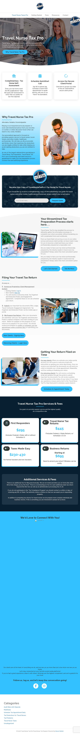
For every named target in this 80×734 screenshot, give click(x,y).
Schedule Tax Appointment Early (15, 712)
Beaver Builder (60, 731)
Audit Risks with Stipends (12, 707)
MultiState (7, 710)
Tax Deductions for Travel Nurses (15, 715)
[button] (57, 200)
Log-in (18, 291)
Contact (65, 15)
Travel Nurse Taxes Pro (20, 15)
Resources (55, 15)
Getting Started (36, 15)
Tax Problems (8, 718)
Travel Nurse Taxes (10, 720)
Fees (47, 15)
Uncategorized (9, 723)
